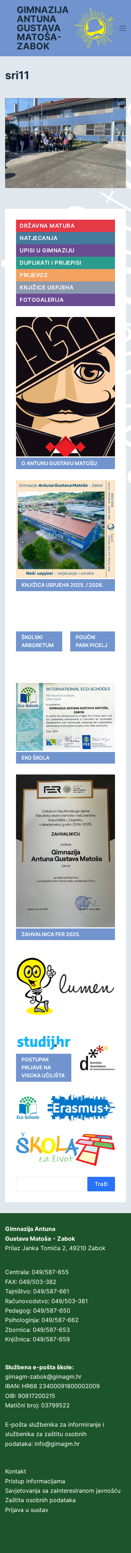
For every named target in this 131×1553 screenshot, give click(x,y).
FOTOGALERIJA (42, 299)
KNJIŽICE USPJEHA (47, 287)
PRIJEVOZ (34, 275)
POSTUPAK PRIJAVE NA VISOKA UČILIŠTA (43, 1067)
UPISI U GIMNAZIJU (47, 250)
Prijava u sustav (26, 1509)
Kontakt (15, 1471)
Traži (101, 1183)
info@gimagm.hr (57, 1443)
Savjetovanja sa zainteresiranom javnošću (62, 1490)
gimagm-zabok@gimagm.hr (43, 1376)
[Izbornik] (122, 28)
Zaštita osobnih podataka (40, 1500)
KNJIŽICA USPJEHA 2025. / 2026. (62, 585)
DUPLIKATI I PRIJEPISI (51, 262)
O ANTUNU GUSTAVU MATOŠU (59, 463)
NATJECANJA (38, 238)
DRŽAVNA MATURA (47, 225)
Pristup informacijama (35, 1481)
